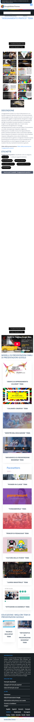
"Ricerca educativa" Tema (9, 634)
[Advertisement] (17, 250)
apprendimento (6, 167)
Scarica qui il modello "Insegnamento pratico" (17, 172)
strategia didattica (20, 160)
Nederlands (17, 712)
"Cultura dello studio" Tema (17, 558)
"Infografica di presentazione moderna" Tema (25, 638)
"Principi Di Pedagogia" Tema (17, 533)
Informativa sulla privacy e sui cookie (15, 700)
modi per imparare (7, 160)
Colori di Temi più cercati (11, 688)
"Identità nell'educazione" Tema (17, 433)
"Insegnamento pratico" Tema (17, 18)
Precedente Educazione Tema (17, 43)
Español (14, 709)
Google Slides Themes (10, 719)
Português (27, 712)
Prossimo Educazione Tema (16, 47)
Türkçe (8, 715)
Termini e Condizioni (10, 703)
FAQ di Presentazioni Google (12, 697)
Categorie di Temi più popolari (13, 685)
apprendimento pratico (23, 164)
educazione (5, 157)
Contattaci (7, 694)
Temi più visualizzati (10, 682)
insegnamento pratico (8, 164)
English (8, 709)
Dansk (23, 715)
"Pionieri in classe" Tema (17, 484)
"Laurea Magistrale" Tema (17, 582)
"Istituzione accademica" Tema (17, 607)
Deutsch (20, 709)
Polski (13, 715)
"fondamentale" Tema (17, 509)
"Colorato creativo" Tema (17, 409)
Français (27, 709)
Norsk (28, 715)
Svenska (18, 715)
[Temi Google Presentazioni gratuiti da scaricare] (11, 6)
